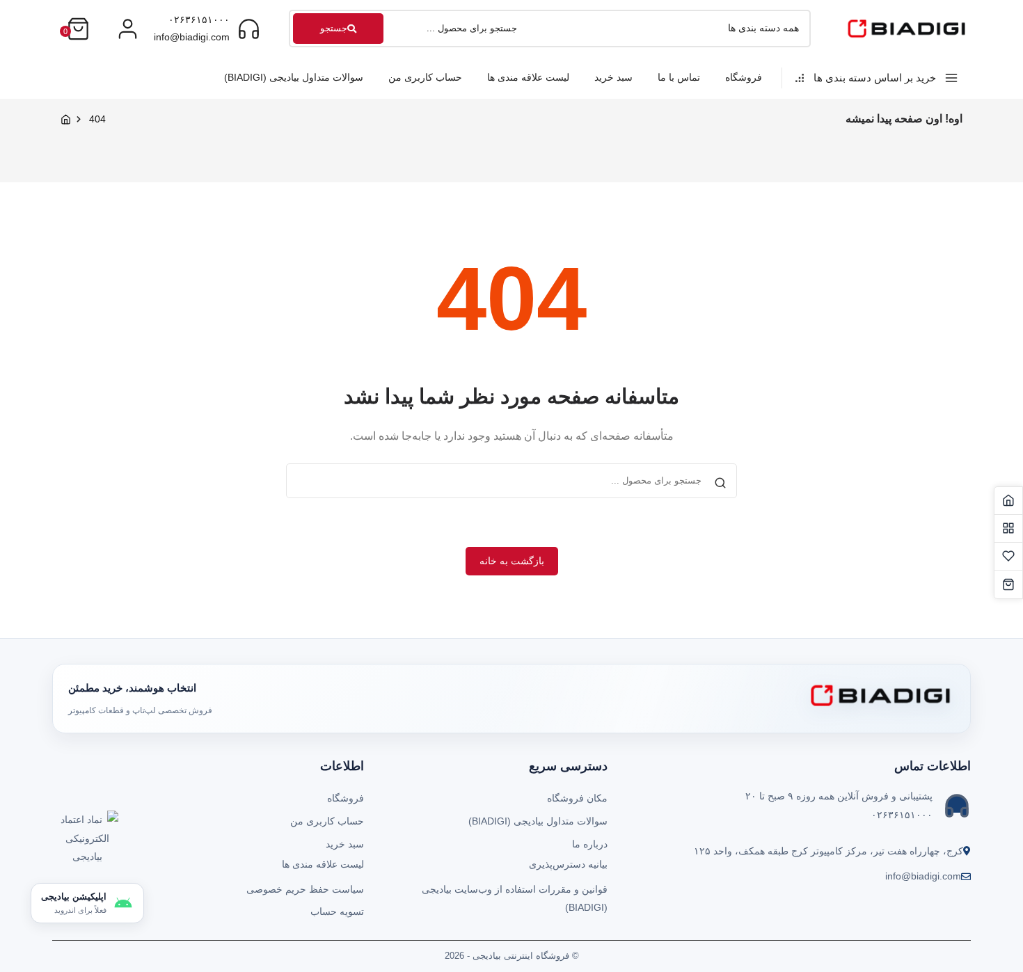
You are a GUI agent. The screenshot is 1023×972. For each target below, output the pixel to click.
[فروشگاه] (1008, 529)
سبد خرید (613, 77)
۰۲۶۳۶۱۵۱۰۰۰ (199, 19)
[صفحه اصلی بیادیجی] (1008, 501)
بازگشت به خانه (511, 560)
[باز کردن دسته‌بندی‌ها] (128, 28)
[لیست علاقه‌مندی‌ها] (1008, 557)
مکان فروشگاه (577, 798)
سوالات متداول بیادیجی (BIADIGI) (293, 77)
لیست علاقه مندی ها (528, 77)
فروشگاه (743, 77)
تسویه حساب (337, 911)
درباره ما (590, 844)
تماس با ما (679, 77)
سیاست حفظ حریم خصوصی (305, 889)
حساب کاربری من (425, 77)
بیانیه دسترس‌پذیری (568, 864)
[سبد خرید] (1008, 584)
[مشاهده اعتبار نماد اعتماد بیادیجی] (87, 842)
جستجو (333, 28)
